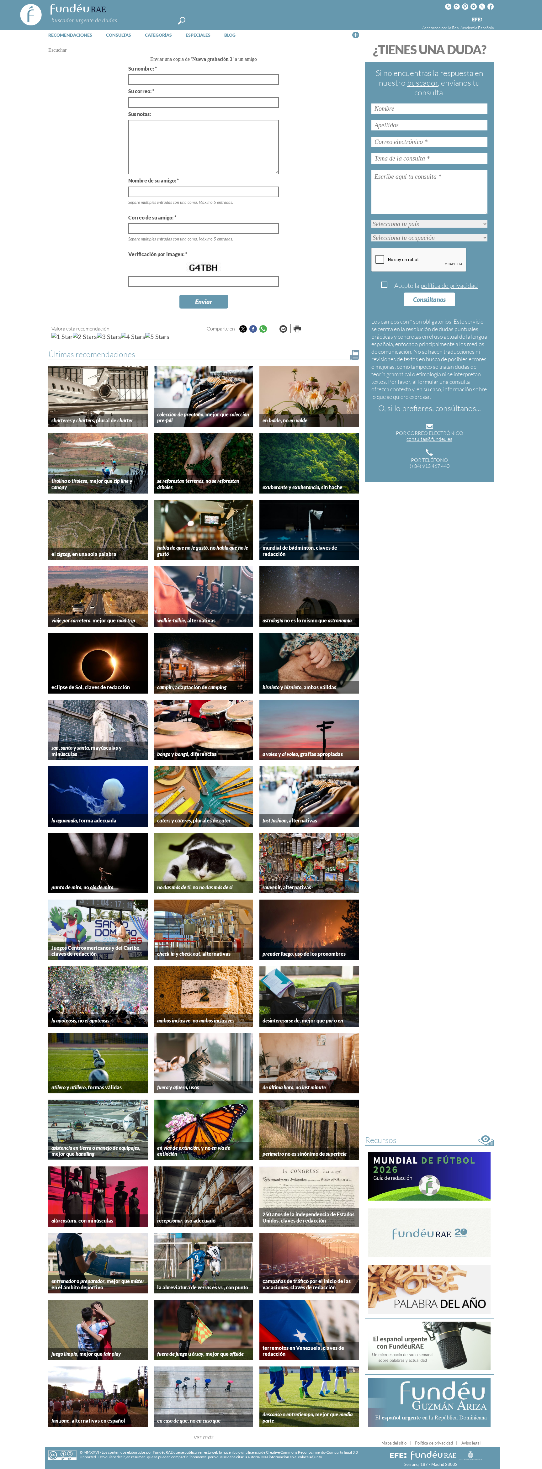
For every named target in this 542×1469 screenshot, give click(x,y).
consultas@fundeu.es (429, 439)
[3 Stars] (109, 336)
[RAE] (490, 18)
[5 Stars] (157, 336)
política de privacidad (449, 285)
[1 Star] (62, 336)
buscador (422, 82)
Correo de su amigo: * (152, 217)
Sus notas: (139, 114)
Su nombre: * (142, 68)
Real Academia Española (473, 27)
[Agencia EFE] (476, 20)
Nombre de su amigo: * (153, 180)
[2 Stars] (85, 336)
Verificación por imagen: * (157, 254)
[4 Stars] (133, 336)
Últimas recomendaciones (91, 354)
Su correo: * (141, 91)
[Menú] (355, 34)
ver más (204, 1437)
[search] (181, 20)
